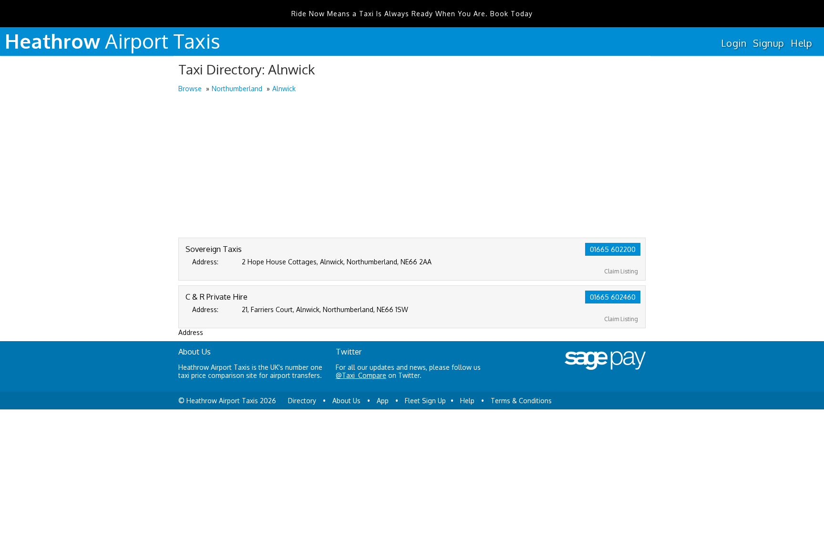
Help (801, 43)
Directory (302, 401)
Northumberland (237, 88)
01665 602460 (613, 297)
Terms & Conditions (521, 401)
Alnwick (284, 88)
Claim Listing (621, 271)
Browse (190, 88)
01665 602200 (613, 249)
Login (733, 43)
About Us (346, 401)
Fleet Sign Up (425, 401)
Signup (768, 43)
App (383, 401)
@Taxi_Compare (361, 375)
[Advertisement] (412, 166)
